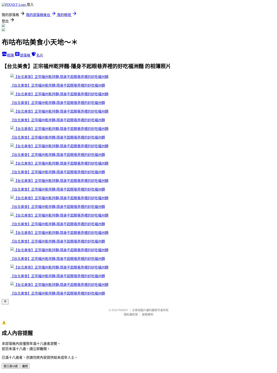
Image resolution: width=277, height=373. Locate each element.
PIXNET (123, 310)
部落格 (25, 55)
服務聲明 (147, 314)
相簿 (11, 55)
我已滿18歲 (10, 366)
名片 (39, 55)
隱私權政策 (131, 314)
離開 (25, 366)
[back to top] (5, 302)
